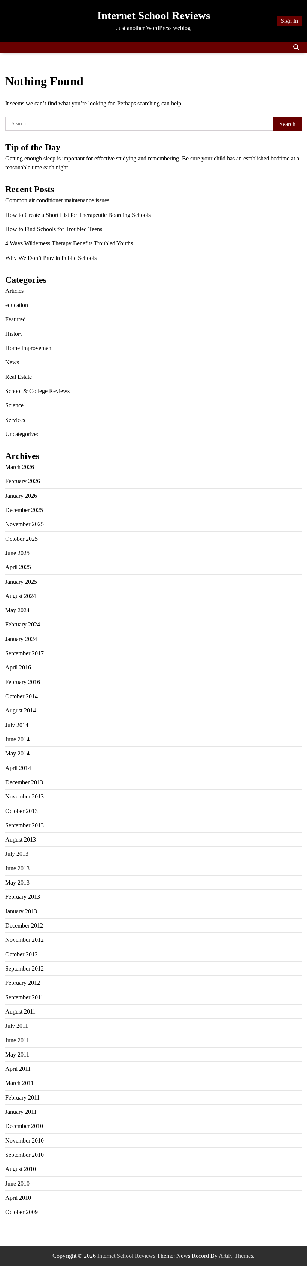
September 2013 (24, 825)
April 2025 (18, 567)
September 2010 (24, 1155)
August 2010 (20, 1169)
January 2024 (21, 639)
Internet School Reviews (153, 15)
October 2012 (21, 954)
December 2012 (24, 925)
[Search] (296, 47)
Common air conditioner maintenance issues (57, 200)
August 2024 (20, 596)
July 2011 (16, 1026)
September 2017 (24, 653)
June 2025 (17, 553)
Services (15, 420)
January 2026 (21, 496)
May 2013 (17, 882)
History (14, 334)
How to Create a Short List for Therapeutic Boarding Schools (78, 215)
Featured (15, 319)
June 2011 (17, 1040)
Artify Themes (236, 1256)
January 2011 (21, 1112)
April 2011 (18, 1069)
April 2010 (18, 1198)
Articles (14, 291)
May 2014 (17, 753)
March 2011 (19, 1083)
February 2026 (22, 481)
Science (14, 405)
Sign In (289, 21)
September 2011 (24, 997)
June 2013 (17, 868)
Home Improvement (29, 348)
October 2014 (21, 696)
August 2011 (20, 1011)
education (16, 305)
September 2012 (24, 968)
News (12, 362)
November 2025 (24, 524)
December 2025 (24, 510)
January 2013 (21, 911)
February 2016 (22, 682)
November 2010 (24, 1140)
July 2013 (16, 853)
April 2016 (18, 667)
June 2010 (17, 1183)
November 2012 (24, 940)
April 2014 (18, 768)
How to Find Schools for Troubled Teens (53, 229)
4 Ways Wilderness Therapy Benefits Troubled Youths (69, 243)
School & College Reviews (37, 391)
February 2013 (22, 896)
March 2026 (19, 467)
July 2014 (16, 725)
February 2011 (22, 1097)
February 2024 (22, 624)
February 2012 (22, 983)
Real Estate (18, 377)
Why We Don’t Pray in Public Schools (51, 258)
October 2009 (21, 1212)
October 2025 (21, 539)
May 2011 (17, 1054)
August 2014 (20, 710)
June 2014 (17, 739)
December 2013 (24, 782)
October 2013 (21, 811)
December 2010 (24, 1126)
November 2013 (24, 796)
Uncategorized (22, 434)
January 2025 (21, 582)
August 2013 (20, 839)
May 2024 (17, 610)
